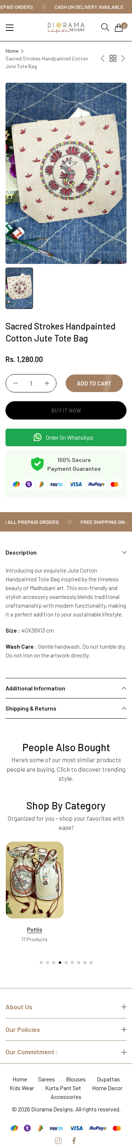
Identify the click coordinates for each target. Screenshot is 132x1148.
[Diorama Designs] (66, 27)
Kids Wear (22, 1087)
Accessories (66, 1096)
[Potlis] (34, 880)
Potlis (34, 929)
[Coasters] (98, 880)
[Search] (105, 27)
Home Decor (107, 1087)
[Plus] (46, 383)
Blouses (76, 1079)
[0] (119, 27)
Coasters (97, 929)
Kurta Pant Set (63, 1087)
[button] (41, 962)
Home (12, 51)
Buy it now (66, 410)
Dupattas (108, 1079)
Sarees (46, 1079)
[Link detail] (58, 1140)
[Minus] (15, 383)
